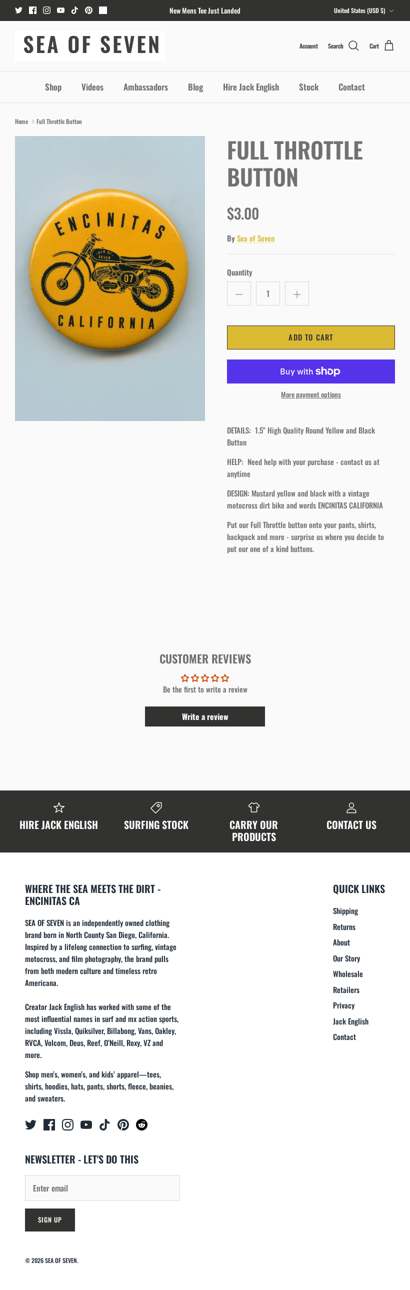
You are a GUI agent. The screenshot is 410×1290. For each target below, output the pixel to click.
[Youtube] (60, 10)
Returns (344, 926)
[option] (110, 278)
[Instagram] (46, 10)
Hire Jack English (251, 86)
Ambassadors (146, 86)
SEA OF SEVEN (61, 1260)
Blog (195, 86)
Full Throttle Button (59, 121)
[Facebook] (32, 10)
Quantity (239, 272)
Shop (53, 86)
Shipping (345, 910)
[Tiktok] (74, 10)
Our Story (346, 958)
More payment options (311, 394)
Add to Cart (310, 337)
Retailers (346, 989)
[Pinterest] (88, 10)
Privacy (343, 1005)
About (341, 942)
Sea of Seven (255, 238)
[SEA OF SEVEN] (90, 46)
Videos (93, 86)
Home (21, 121)
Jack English (350, 1021)
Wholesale (348, 973)
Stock (308, 86)
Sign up (50, 1219)
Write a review (205, 716)
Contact (351, 86)
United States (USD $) (360, 10)
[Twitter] (18, 10)
